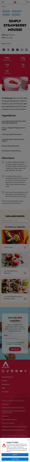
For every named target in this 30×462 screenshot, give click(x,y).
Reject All (15, 454)
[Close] (28, 440)
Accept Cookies (15, 459)
